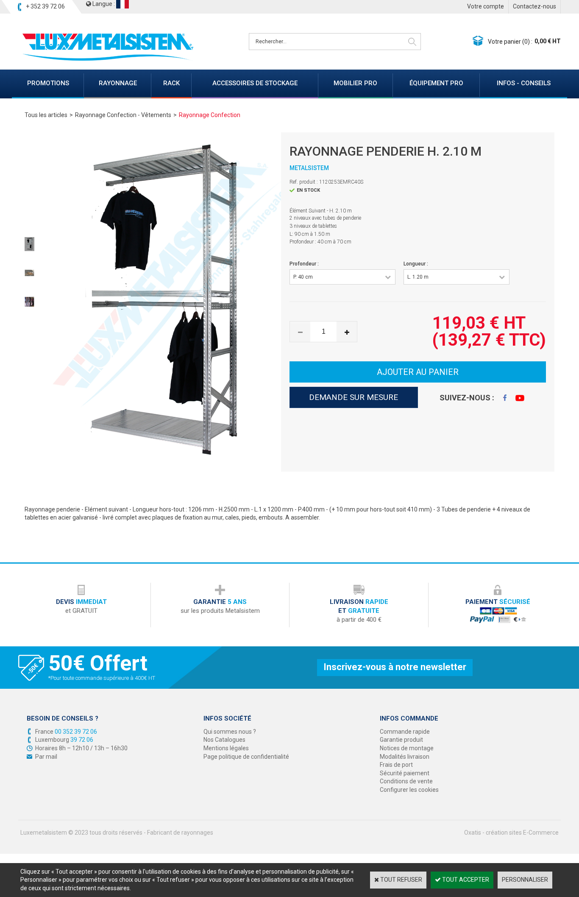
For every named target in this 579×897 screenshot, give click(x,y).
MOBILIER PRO (355, 83)
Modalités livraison (404, 756)
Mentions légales (226, 748)
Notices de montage (407, 748)
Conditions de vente (406, 781)
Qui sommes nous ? (229, 731)
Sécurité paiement (404, 773)
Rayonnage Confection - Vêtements (123, 115)
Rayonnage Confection (209, 115)
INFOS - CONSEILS (524, 83)
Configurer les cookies (409, 789)
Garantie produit (401, 739)
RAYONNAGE (118, 83)
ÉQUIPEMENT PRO (436, 83)
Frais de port (396, 764)
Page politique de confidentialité (246, 756)
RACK (171, 83)
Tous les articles (46, 115)
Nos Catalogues (224, 739)
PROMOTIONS (48, 83)
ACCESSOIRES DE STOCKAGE (255, 83)
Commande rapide (405, 731)
